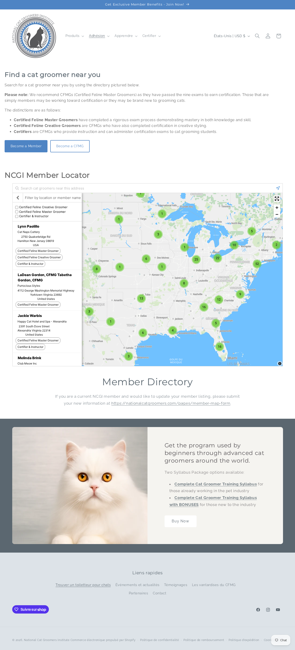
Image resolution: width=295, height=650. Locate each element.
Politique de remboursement (203, 640)
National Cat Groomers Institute (47, 640)
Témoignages (175, 585)
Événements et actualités (137, 585)
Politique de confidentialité (159, 640)
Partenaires (138, 593)
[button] (74, 36)
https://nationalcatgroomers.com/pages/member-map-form (170, 403)
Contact (159, 593)
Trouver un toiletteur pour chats (83, 585)
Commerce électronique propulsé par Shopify (103, 640)
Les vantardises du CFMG (214, 585)
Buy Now (180, 521)
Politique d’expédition (244, 640)
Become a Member (26, 146)
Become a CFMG (69, 146)
